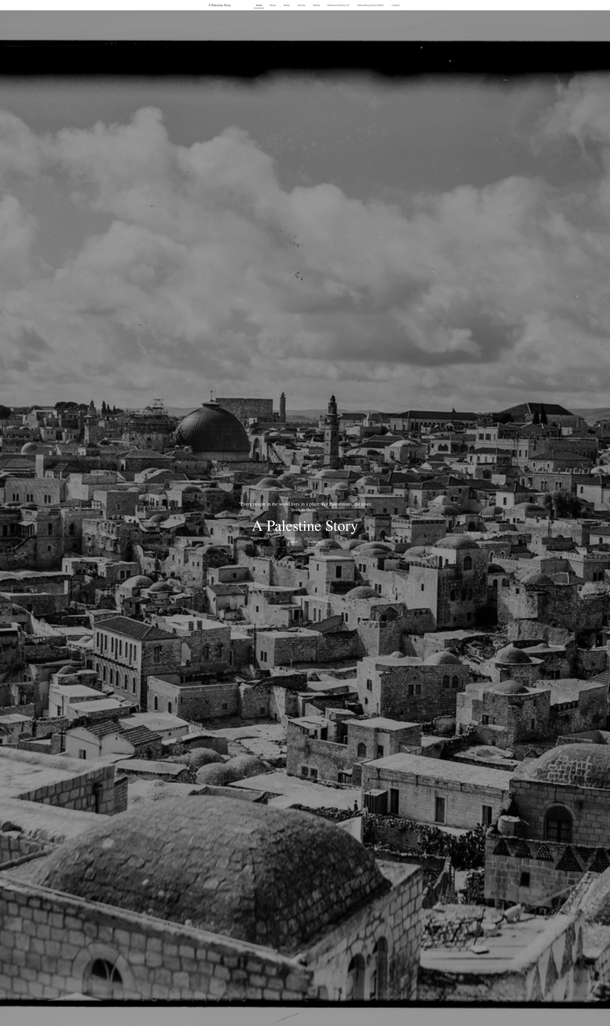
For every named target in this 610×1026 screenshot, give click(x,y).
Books (287, 5)
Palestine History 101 (338, 5)
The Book (314, 542)
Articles (301, 5)
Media (316, 5)
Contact (396, 5)
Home (259, 5)
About (273, 5)
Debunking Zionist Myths (370, 5)
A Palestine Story (219, 5)
